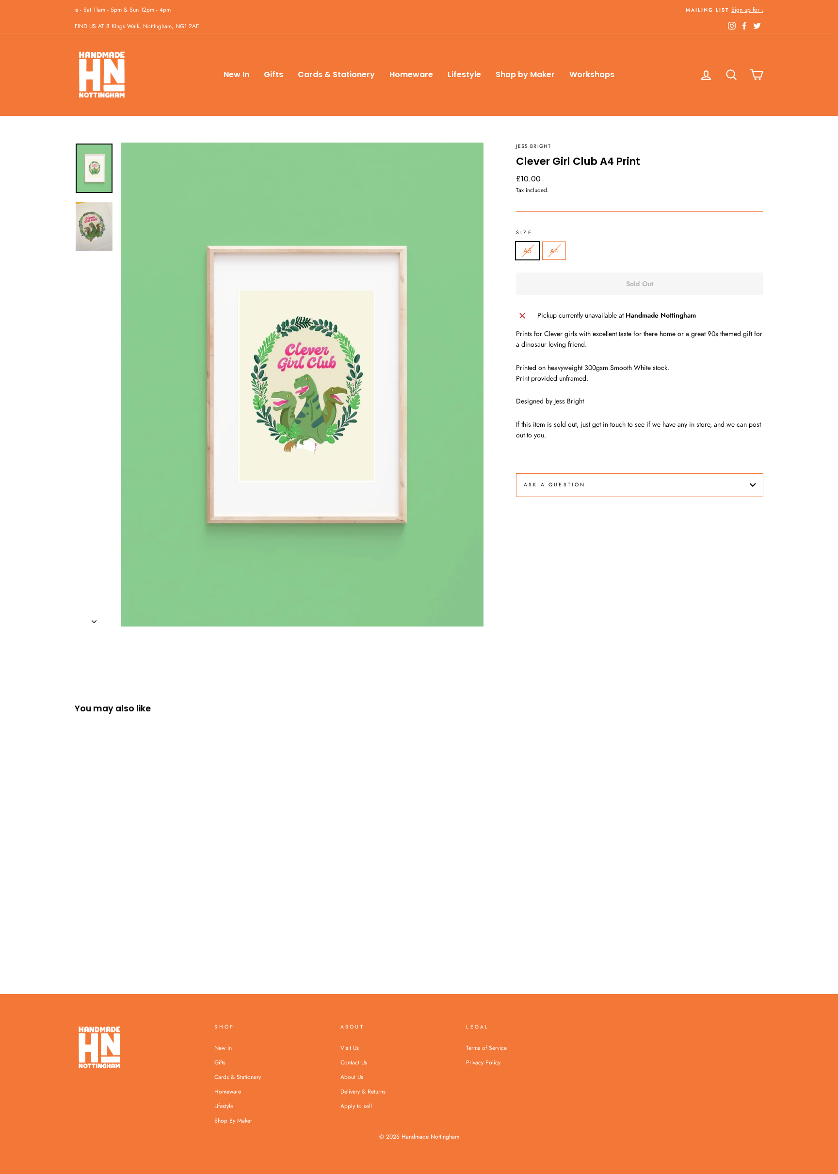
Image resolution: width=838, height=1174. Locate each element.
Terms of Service (486, 1048)
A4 (554, 251)
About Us (351, 1077)
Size (524, 232)
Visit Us (349, 1048)
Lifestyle (464, 74)
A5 (527, 251)
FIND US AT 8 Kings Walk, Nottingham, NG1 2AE (137, 26)
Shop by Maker (525, 74)
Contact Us (353, 1062)
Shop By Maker (233, 1120)
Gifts (273, 74)
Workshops (591, 74)
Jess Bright (533, 146)
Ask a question (554, 484)
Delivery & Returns (363, 1091)
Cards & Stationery (336, 74)
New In (236, 74)
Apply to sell (356, 1106)
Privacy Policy (483, 1062)
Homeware (411, 74)
